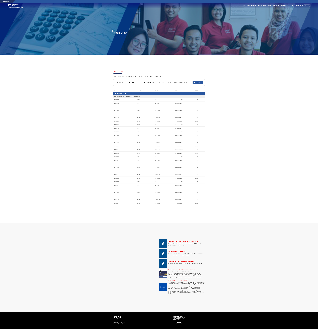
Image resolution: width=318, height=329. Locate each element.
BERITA (297, 5)
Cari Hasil (198, 82)
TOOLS (301, 5)
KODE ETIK (283, 5)
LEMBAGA (275, 5)
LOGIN (307, 5)
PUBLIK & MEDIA (290, 5)
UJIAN (258, 5)
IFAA (279, 5)
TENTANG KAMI (246, 5)
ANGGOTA (269, 5)
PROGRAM (263, 5)
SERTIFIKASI (253, 5)
